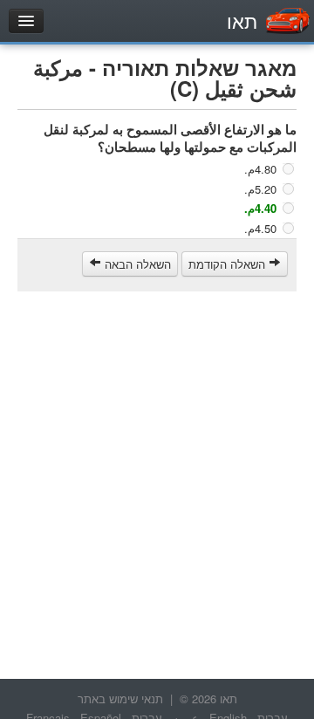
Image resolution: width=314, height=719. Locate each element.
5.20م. (260, 188)
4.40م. (260, 208)
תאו (242, 20)
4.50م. (260, 227)
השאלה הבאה (136, 264)
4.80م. (260, 169)
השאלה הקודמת (228, 264)
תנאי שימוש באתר (120, 698)
